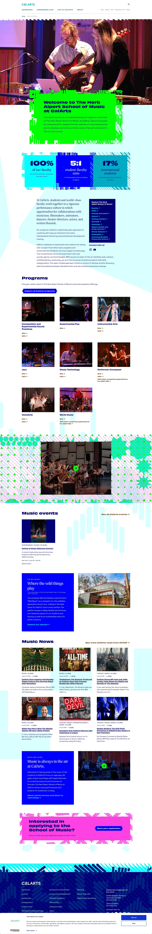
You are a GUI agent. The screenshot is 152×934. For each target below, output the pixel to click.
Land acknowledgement (60, 894)
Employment (27, 902)
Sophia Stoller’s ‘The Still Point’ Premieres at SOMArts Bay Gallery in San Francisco (113, 731)
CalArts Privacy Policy (86, 898)
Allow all (133, 917)
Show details (31, 930)
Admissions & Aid (45, 10)
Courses (95, 221)
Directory (26, 890)
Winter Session (98, 232)
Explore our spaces (37, 624)
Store (52, 911)
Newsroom (26, 898)
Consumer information (60, 890)
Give (112, 9)
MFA (24, 336)
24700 (36, 676)
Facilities (96, 224)
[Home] (28, 5)
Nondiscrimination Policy (33, 911)
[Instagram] (90, 249)
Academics (27, 10)
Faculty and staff (99, 213)
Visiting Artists (98, 219)
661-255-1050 (111, 900)
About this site (83, 894)
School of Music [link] (32, 16)
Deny (133, 923)
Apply (128, 9)
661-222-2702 (111, 906)
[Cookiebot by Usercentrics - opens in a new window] (15, 930)
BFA (23, 333)
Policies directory (57, 898)
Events (95, 208)
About (80, 10)
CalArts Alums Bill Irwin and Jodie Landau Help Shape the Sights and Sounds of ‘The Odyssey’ (112, 682)
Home (23, 16)
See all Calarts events (114, 514)
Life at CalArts (65, 10)
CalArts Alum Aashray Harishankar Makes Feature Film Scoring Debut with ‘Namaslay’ (38, 682)
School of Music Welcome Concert (37, 549)
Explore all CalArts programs (40, 291)
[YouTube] (94, 249)
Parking (80, 890)
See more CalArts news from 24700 (106, 643)
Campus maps (56, 907)
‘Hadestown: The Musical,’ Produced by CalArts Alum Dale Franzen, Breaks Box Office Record (75, 682)
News (107, 9)
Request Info (120, 9)
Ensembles (97, 234)
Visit (102, 9)
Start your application (108, 828)
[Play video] (76, 468)
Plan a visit (54, 902)
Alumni (95, 216)
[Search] (128, 4)
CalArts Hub (27, 907)
